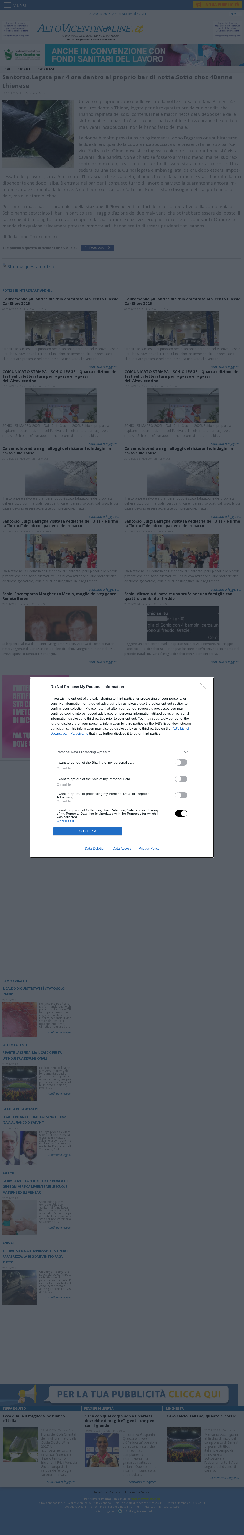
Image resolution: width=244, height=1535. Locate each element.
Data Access (122, 848)
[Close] (204, 687)
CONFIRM (88, 831)
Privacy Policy (149, 848)
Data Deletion (95, 848)
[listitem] (122, 751)
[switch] (181, 762)
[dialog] (122, 767)
